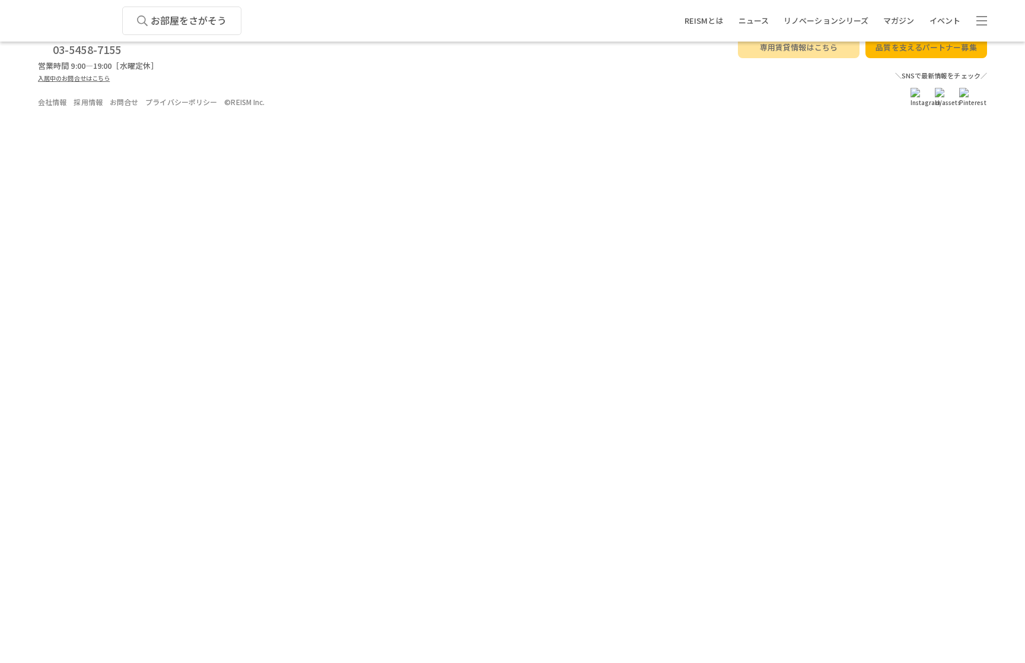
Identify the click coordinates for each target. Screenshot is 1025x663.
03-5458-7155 (87, 49)
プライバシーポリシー (181, 102)
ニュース (753, 20)
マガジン (898, 20)
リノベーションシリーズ (826, 20)
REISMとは (704, 20)
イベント (944, 20)
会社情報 (52, 102)
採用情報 (88, 102)
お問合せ (124, 102)
